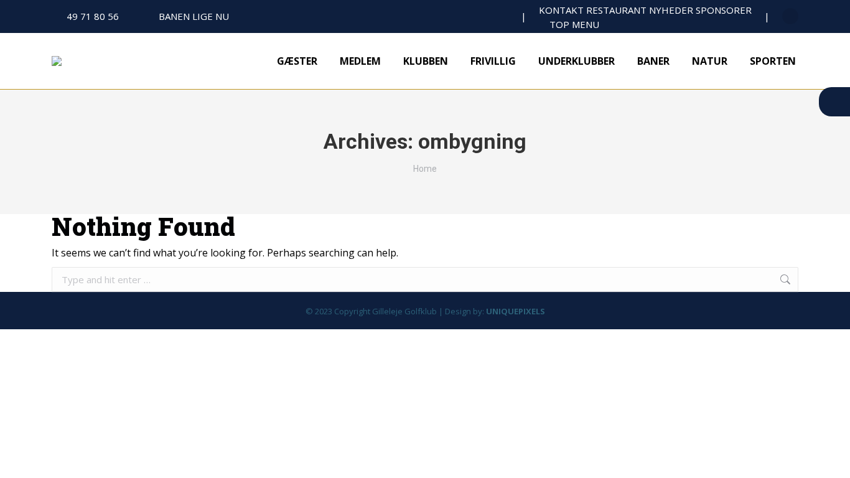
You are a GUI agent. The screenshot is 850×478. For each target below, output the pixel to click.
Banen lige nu (194, 16)
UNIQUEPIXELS (515, 311)
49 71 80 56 (93, 16)
